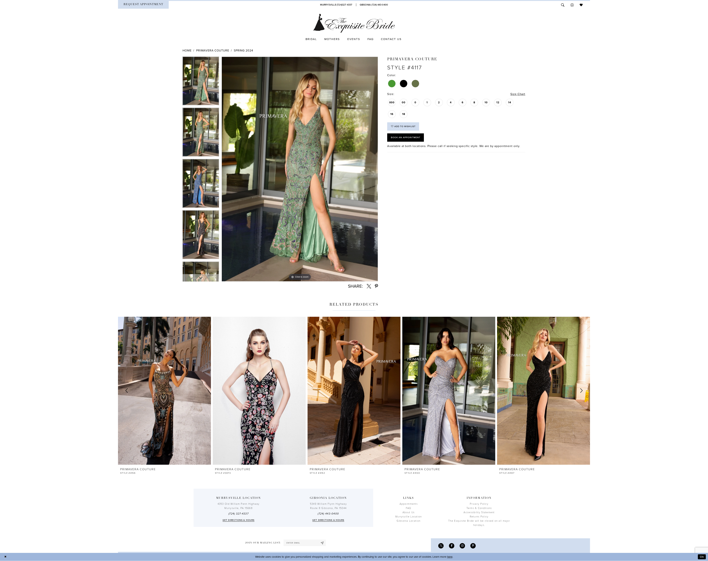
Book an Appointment (405, 137)
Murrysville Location (408, 516)
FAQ (408, 508)
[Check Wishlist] (581, 4)
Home (187, 50)
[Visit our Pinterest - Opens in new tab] (473, 545)
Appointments (409, 503)
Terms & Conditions (479, 508)
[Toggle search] (562, 4)
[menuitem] (143, 5)
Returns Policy (479, 516)
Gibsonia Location (408, 520)
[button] (572, 4)
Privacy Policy (479, 503)
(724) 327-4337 (238, 513)
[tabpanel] (201, 82)
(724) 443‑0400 (328, 513)
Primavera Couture (212, 50)
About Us (408, 512)
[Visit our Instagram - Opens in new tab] (462, 545)
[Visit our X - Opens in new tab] (441, 545)
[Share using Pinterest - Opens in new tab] (376, 286)
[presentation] (164, 391)
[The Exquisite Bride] (354, 23)
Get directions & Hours (238, 520)
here (449, 556)
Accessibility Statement (479, 512)
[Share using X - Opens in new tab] (369, 286)
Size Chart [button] (517, 94)
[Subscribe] (322, 543)
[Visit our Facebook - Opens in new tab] (451, 545)
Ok (702, 556)
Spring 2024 (243, 50)
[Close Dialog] (5, 557)
